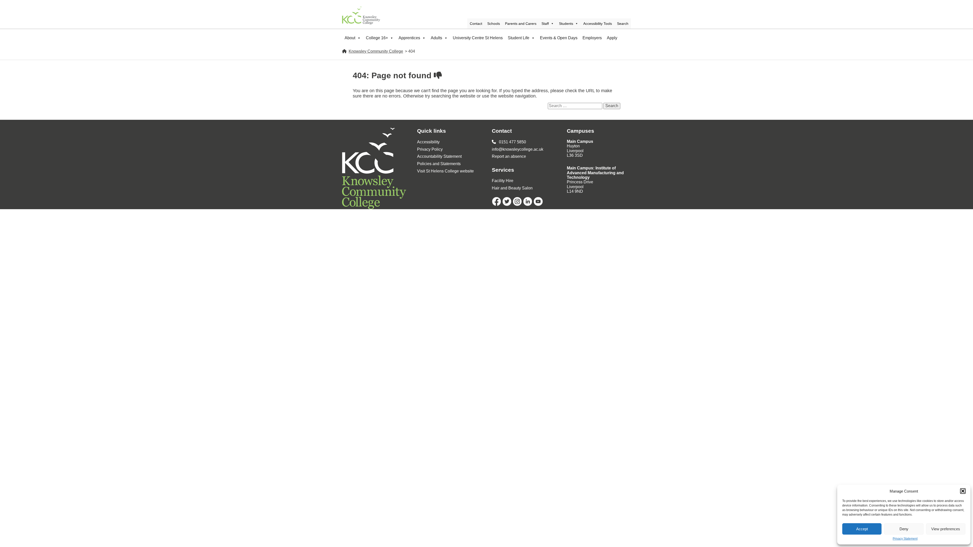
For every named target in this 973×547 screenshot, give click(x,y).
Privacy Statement (905, 538)
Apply (612, 38)
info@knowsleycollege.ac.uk (517, 149)
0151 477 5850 (512, 142)
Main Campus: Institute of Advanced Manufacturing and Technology (595, 173)
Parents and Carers (520, 24)
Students (566, 24)
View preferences (945, 529)
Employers (592, 38)
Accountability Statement (439, 156)
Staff (545, 24)
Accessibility (428, 142)
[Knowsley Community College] (361, 16)
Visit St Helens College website (445, 171)
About (350, 38)
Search (622, 24)
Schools (493, 24)
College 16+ (377, 38)
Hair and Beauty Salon (512, 188)
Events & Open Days (558, 38)
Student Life (518, 38)
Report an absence (509, 156)
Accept (862, 529)
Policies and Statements (439, 164)
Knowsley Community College (376, 51)
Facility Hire (502, 181)
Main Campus (580, 141)
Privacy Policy (430, 149)
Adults (436, 38)
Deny (904, 529)
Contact (476, 24)
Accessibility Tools (597, 24)
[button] (962, 491)
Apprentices (409, 38)
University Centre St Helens (478, 38)
